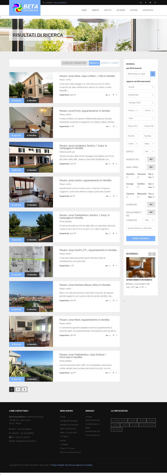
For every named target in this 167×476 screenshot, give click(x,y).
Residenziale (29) (92, 431)
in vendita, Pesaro (119, 420)
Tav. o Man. (151, 195)
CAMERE (114, 63)
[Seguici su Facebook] (146, 2)
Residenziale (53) (92, 420)
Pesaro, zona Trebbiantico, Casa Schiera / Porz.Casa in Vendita (82, 356)
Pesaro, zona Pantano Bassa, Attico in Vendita (84, 285)
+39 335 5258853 (60, 3)
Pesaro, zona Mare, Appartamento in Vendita (84, 319)
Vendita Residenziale (68, 421)
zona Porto (116, 429)
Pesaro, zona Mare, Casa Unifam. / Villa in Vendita (87, 76)
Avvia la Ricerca (141, 238)
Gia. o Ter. (150, 175)
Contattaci (148, 10)
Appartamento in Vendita (139, 280)
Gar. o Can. (151, 185)
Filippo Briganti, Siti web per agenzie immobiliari (72, 465)
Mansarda (140, 194)
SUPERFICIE (105, 63)
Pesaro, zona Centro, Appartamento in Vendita (85, 180)
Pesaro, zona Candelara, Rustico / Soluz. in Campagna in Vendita (83, 147)
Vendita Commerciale (69, 425)
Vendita (95, 10)
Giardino (129, 174)
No (151, 159)
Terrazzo (140, 174)
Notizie (133, 10)
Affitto (107, 10)
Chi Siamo (121, 10)
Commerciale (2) (92, 424)
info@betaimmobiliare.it (26, 441)
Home (84, 10)
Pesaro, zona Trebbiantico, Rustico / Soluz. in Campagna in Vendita (84, 216)
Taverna (129, 194)
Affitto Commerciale (68, 433)
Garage (129, 184)
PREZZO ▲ (94, 63)
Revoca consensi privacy (70, 452)
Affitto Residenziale (68, 429)
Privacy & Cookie (67, 448)
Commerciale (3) (92, 435)
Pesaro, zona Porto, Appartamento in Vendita (84, 110)
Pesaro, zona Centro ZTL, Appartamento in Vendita (88, 250)
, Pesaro (132, 420)
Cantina (140, 184)
